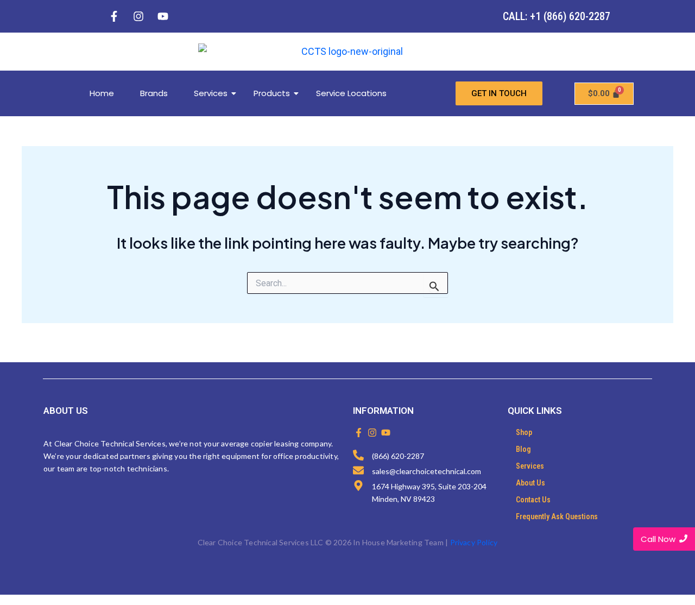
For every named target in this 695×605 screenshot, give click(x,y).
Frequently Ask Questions (557, 516)
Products (272, 93)
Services (211, 93)
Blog (523, 449)
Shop (524, 432)
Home (102, 93)
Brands (154, 93)
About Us (530, 482)
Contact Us (533, 499)
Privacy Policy (474, 542)
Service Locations (351, 93)
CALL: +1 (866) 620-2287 (556, 16)
